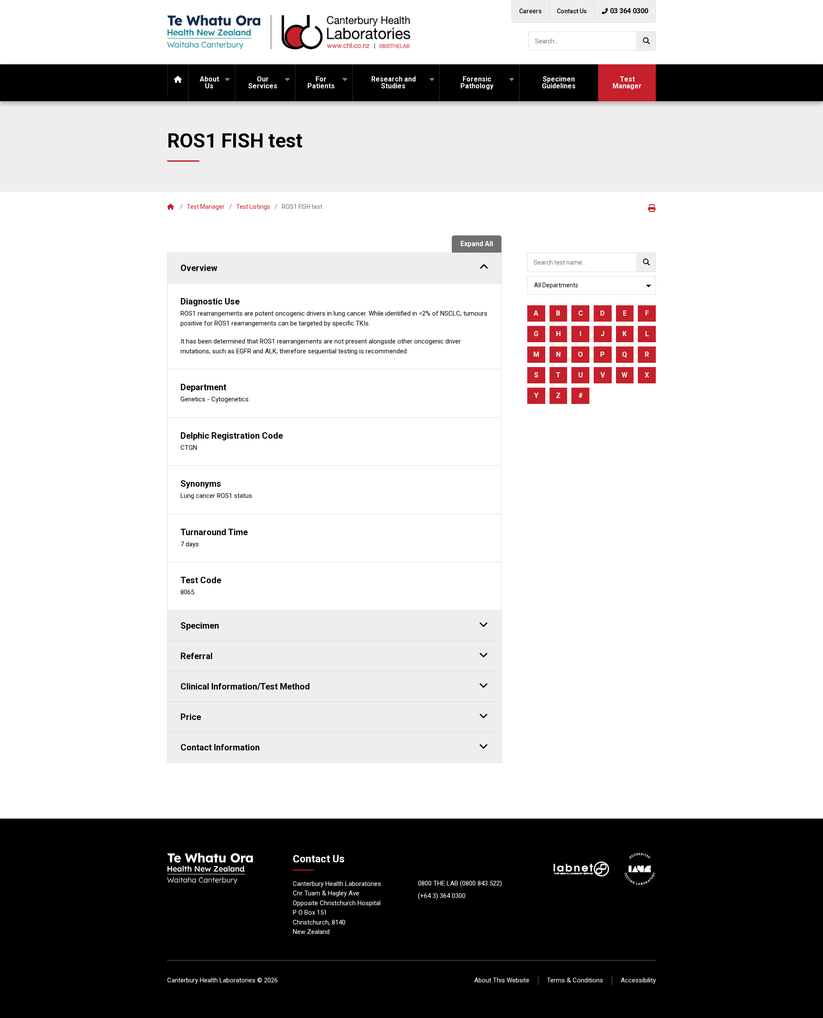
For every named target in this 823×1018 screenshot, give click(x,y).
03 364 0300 (629, 11)
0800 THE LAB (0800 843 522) (460, 883)
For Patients (321, 82)
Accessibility (638, 980)
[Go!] (646, 41)
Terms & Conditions (575, 980)
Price (190, 717)
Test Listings (253, 206)
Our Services (262, 82)
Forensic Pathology (476, 82)
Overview (198, 268)
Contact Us (572, 11)
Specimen (199, 625)
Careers (530, 11)
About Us (209, 82)
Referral (196, 656)
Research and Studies (393, 82)
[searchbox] (592, 41)
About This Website (501, 980)
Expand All (476, 244)
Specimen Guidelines (559, 82)
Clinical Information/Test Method (245, 686)
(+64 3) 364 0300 (442, 896)
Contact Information (220, 747)
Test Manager (627, 82)
